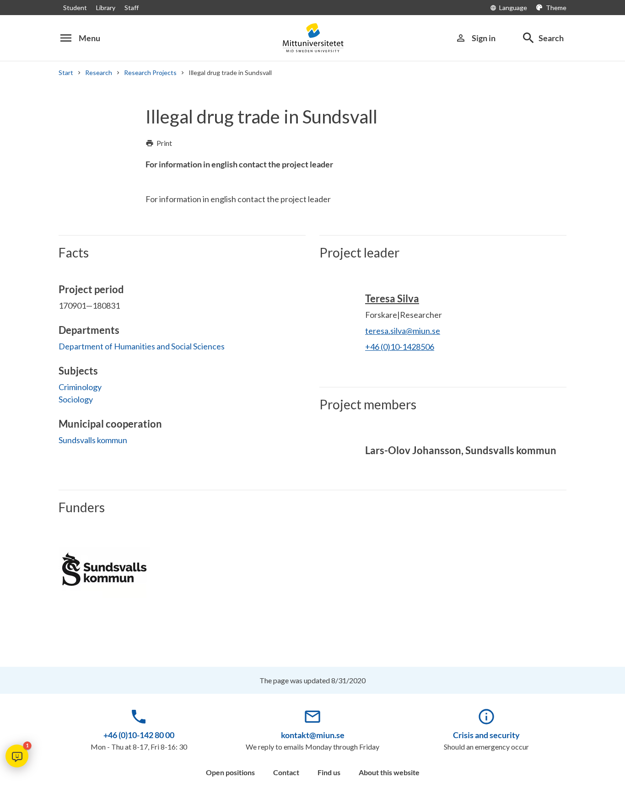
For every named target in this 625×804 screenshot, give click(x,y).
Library (105, 7)
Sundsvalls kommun (93, 440)
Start (66, 72)
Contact (286, 772)
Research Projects (150, 72)
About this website (389, 772)
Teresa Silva (392, 298)
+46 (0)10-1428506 (399, 347)
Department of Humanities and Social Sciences (142, 346)
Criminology (80, 387)
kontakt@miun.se (313, 735)
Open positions (230, 772)
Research (98, 72)
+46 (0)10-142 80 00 (138, 735)
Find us (329, 772)
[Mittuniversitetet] (312, 37)
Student (75, 7)
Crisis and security (486, 735)
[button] (16, 756)
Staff (131, 7)
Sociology (76, 399)
